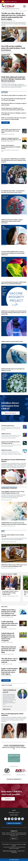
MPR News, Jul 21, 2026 (7, 706)
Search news (14, 815)
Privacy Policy (14, 852)
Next (16, 574)
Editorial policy (14, 812)
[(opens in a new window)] (9, 2)
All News (5, 122)
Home (14, 810)
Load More (6, 680)
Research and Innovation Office (9, 850)
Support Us (8, 798)
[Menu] (24, 6)
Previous (14, 574)
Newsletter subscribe (14, 823)
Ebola (3, 531)
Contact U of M (21, 850)
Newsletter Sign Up (10, 413)
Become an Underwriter (14, 779)
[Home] (7, 5)
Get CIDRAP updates (14, 859)
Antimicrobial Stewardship (9, 488)
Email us (14, 838)
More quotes (6, 709)
